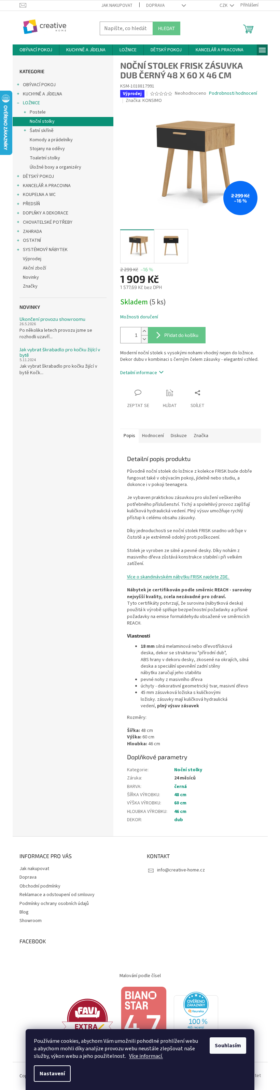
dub (178, 819)
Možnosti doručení (139, 317)
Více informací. (146, 1056)
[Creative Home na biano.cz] (143, 1018)
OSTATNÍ (32, 240)
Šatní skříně (42, 130)
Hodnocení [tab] (153, 435)
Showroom (30, 920)
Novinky (31, 277)
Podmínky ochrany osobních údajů (54, 903)
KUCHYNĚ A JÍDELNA (42, 94)
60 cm (180, 803)
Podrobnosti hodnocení (233, 93)
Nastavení (52, 1073)
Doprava (155, 5)
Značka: (144, 100)
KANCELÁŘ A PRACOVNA (47, 185)
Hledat (166, 28)
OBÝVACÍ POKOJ (39, 84)
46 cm (180, 811)
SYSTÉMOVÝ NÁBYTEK (45, 249)
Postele (38, 112)
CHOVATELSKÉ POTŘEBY (47, 222)
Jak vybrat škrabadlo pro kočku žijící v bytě (59, 352)
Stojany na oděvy (47, 148)
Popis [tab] (129, 435)
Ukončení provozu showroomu (52, 318)
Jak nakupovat (116, 5)
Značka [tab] (201, 435)
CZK (224, 5)
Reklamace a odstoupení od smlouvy (57, 894)
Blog (24, 912)
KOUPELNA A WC (39, 194)
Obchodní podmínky (39, 886)
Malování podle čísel (140, 975)
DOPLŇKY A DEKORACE (45, 213)
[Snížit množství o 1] (144, 339)
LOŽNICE (31, 103)
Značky (30, 286)
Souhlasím (228, 1045)
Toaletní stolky (45, 158)
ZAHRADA (32, 231)
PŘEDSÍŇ (31, 203)
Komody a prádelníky (51, 139)
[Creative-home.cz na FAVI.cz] (87, 1018)
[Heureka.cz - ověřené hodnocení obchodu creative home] (196, 1018)
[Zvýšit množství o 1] (144, 331)
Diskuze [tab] (179, 435)
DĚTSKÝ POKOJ (38, 176)
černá (180, 786)
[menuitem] (36, 49)
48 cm (180, 794)
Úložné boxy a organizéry (55, 167)
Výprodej (32, 258)
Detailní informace (138, 372)
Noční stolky (42, 121)
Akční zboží (34, 268)
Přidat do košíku (181, 335)
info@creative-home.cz (181, 870)
